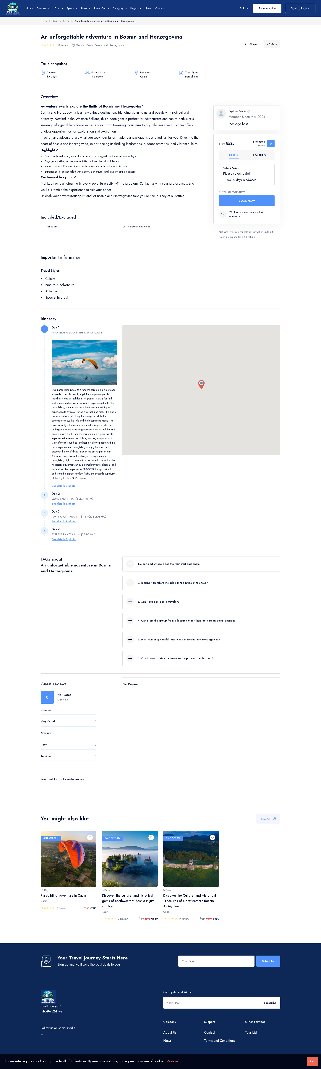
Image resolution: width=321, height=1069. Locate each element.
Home (29, 8)
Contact (159, 8)
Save (274, 44)
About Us (169, 1032)
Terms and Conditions (219, 1040)
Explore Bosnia (237, 111)
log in (58, 779)
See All (265, 819)
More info (173, 1061)
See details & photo (64, 486)
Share (253, 44)
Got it (312, 1061)
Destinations (44, 8)
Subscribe (268, 961)
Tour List (251, 1032)
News (148, 8)
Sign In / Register (300, 8)
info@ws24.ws (51, 1011)
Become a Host (267, 8)
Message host (238, 124)
